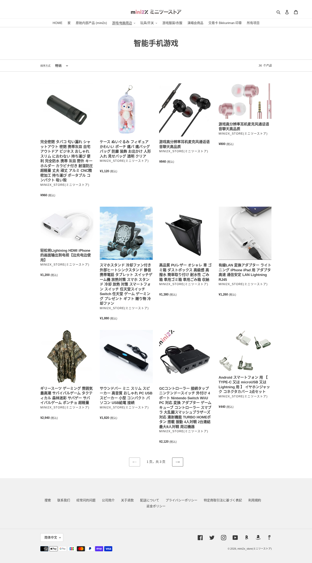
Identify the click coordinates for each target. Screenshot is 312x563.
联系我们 (63, 500)
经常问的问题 (86, 500)
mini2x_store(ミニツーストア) (255, 548)
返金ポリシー (156, 506)
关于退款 (127, 500)
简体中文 (50, 537)
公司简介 (108, 500)
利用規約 (254, 500)
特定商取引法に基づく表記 (223, 500)
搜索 (48, 500)
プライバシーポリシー (181, 500)
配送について (149, 500)
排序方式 (45, 65)
